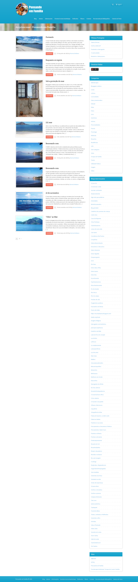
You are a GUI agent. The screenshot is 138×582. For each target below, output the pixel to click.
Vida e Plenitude (95, 525)
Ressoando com (52, 143)
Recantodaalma (95, 447)
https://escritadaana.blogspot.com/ (101, 313)
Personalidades (95, 125)
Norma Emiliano (74, 53)
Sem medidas (95, 472)
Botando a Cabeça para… (98, 56)
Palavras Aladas (95, 419)
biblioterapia (94, 83)
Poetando (50, 37)
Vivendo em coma (96, 532)
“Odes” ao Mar (52, 217)
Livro (92, 114)
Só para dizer (95, 486)
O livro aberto (95, 398)
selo (92, 146)
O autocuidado (95, 53)
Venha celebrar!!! (96, 46)
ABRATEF (93, 558)
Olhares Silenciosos (96, 405)
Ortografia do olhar (96, 412)
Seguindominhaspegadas (98, 468)
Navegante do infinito (97, 384)
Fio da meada (95, 289)
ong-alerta (94, 409)
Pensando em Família (97, 566)
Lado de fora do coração (98, 335)
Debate (93, 104)
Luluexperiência (95, 349)
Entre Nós (94, 275)
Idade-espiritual (95, 317)
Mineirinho (94, 370)
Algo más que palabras (97, 197)
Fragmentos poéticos (97, 303)
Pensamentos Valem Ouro (98, 430)
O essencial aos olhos (97, 394)
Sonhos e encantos (96, 490)
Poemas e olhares (96, 433)
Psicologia (94, 132)
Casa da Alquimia (96, 218)
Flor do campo (95, 296)
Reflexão (93, 135)
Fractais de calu (95, 299)
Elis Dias (93, 264)
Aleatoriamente (95, 194)
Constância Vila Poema (97, 236)
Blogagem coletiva (96, 86)
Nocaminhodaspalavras (98, 391)
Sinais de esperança (97, 483)
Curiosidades (95, 97)
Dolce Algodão (95, 254)
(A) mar (49, 122)
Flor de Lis (94, 292)
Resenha (93, 139)
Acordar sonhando (96, 190)
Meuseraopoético (96, 366)
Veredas (93, 521)
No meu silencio (95, 388)
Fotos (92, 111)
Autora (41, 19)
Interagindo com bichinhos (98, 324)
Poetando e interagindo (98, 49)
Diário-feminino (95, 250)
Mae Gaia (94, 356)
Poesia (93, 128)
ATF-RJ (92, 562)
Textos (93, 160)
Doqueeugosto (95, 257)
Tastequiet (94, 507)
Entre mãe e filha (96, 268)
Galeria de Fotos (116, 19)
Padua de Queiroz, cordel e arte (100, 416)
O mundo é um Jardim (97, 402)
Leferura (93, 342)
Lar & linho (94, 338)
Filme (92, 107)
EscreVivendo (95, 278)
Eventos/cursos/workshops (62, 19)
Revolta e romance (96, 454)
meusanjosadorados (97, 363)
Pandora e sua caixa (97, 423)
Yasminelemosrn (96, 543)
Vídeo (92, 171)
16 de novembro (52, 193)
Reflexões (75, 19)
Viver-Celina (94, 535)
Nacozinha (94, 380)
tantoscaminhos (95, 504)
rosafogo (93, 461)
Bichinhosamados (96, 204)
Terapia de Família (96, 156)
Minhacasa (94, 373)
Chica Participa (95, 222)
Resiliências (94, 142)
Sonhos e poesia (96, 493)
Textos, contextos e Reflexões (99, 514)
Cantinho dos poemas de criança (100, 211)
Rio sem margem (96, 458)
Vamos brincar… (95, 42)
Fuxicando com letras (97, 306)
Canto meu (94, 215)
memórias (94, 118)
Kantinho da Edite (96, 331)
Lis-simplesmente (96, 345)
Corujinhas (94, 239)
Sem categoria (95, 149)
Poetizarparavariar (96, 440)
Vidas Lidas (94, 528)
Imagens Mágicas (96, 320)
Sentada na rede (96, 479)
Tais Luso (93, 500)
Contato (89, 19)
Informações (48, 19)
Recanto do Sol (95, 444)
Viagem (93, 167)
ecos (92, 261)
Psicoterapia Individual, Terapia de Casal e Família (105, 569)
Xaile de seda (95, 539)
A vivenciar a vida (96, 187)
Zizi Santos (94, 546)
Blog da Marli (94, 208)
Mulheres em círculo (97, 377)
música (93, 121)
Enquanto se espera (54, 60)
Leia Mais (49, 53)
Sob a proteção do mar (55, 81)
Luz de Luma (94, 352)
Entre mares (94, 271)
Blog (35, 19)
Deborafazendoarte (97, 243)
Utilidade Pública (96, 164)
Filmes (82, 19)
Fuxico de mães (95, 310)
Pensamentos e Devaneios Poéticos (101, 426)
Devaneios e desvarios (97, 247)
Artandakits (94, 201)
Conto (92, 90)
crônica (93, 93)
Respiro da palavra (96, 451)
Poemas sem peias (96, 437)
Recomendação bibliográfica (101, 19)
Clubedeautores (95, 225)
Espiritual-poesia (96, 282)
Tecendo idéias (95, 511)
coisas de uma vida (96, 229)
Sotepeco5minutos (96, 497)
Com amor (94, 232)
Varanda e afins (95, 518)
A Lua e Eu (94, 183)
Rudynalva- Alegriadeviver (98, 465)
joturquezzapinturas (97, 328)
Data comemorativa (96, 100)
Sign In (119, 4)
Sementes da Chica (96, 476)
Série (92, 153)
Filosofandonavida (96, 285)
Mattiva (93, 359)
